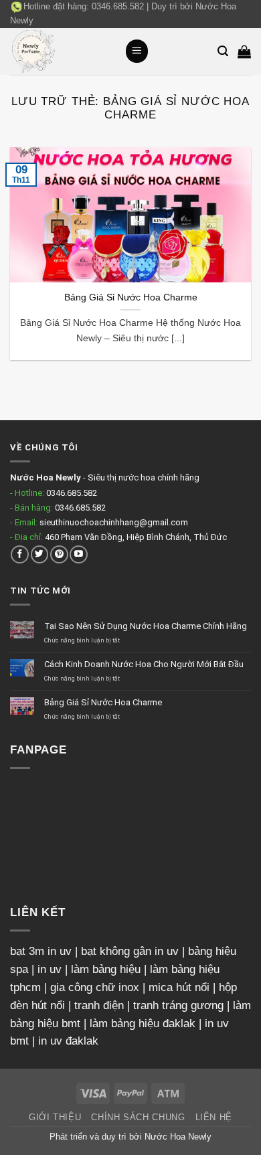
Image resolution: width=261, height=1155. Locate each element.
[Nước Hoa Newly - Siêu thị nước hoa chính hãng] (62, 51)
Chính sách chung (138, 1117)
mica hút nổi (179, 987)
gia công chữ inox (94, 987)
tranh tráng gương (178, 1005)
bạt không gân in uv (130, 951)
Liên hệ (214, 1117)
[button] (137, 50)
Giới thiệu (55, 1117)
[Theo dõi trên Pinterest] (59, 554)
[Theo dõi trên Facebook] (20, 554)
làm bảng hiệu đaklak (142, 1023)
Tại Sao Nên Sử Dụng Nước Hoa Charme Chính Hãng (145, 626)
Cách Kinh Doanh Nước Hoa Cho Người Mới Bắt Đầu (144, 664)
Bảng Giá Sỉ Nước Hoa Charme (130, 297)
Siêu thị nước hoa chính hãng (143, 477)
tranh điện (99, 1005)
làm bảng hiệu (106, 969)
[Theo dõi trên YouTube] (79, 554)
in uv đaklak (68, 1041)
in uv (49, 969)
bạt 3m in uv (41, 951)
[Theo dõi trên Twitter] (40, 554)
